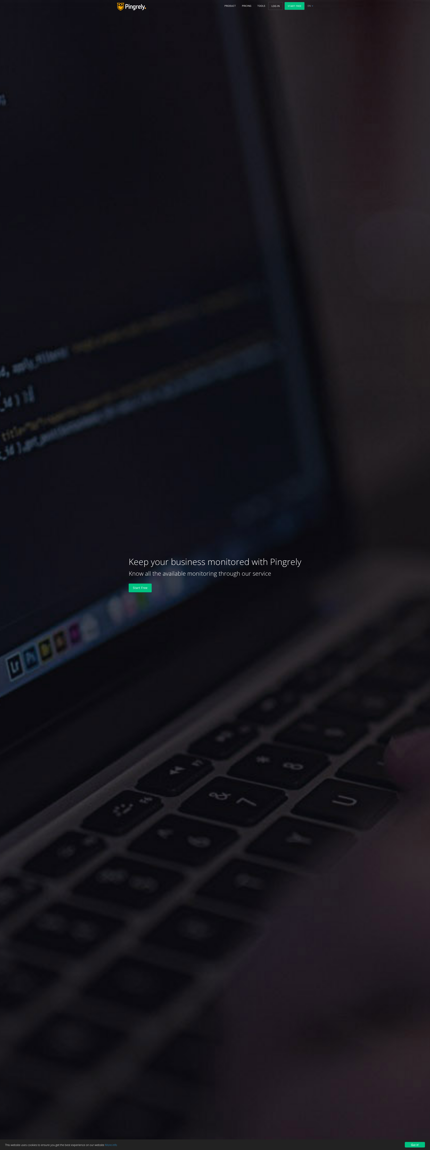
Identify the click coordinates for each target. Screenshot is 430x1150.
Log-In (275, 6)
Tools (261, 5)
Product (230, 5)
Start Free (294, 6)
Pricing (246, 5)
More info (111, 1145)
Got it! (415, 1145)
